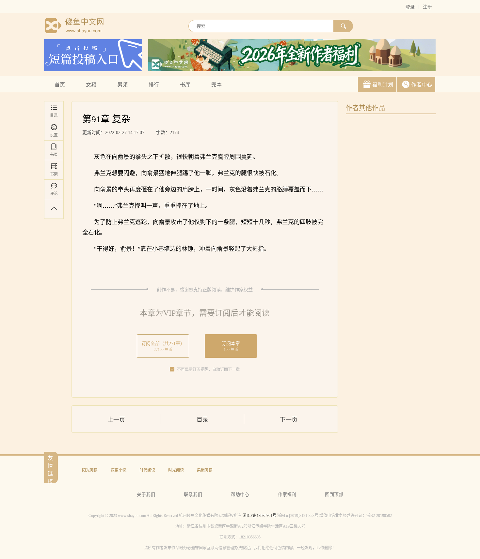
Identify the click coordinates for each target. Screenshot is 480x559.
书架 (54, 174)
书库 (185, 84)
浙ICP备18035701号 (259, 515)
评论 (54, 193)
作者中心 (421, 84)
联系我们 (193, 494)
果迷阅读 (205, 470)
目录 (54, 115)
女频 (91, 84)
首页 (60, 84)
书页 (54, 154)
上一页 (116, 419)
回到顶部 (334, 494)
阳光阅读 (90, 470)
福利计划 (382, 84)
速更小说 (118, 470)
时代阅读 (147, 470)
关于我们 (146, 494)
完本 (216, 84)
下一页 (288, 419)
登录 (410, 7)
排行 (154, 84)
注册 (427, 7)
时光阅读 (176, 470)
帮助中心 (240, 494)
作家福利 (287, 494)
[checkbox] (172, 369)
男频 (122, 84)
